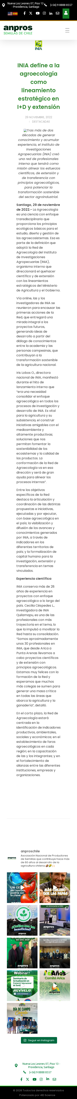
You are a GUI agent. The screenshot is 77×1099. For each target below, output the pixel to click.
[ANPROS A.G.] (18, 29)
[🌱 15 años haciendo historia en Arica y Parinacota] (54, 985)
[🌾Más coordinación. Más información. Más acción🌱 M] (54, 953)
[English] (10, 13)
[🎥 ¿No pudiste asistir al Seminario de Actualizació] (22, 985)
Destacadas (41, 122)
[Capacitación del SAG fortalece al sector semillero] (54, 920)
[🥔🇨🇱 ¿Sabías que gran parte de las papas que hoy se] (54, 887)
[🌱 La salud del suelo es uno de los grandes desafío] (22, 920)
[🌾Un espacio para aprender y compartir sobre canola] (22, 1018)
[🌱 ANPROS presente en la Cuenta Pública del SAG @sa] (22, 953)
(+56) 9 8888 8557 (61, 5)
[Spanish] (15, 13)
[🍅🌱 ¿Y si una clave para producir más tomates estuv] (22, 887)
